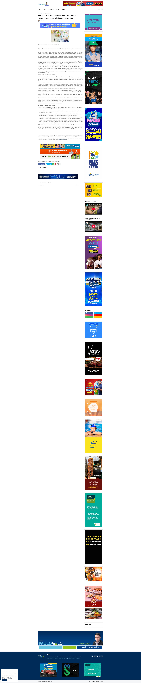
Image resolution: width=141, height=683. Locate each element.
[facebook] (92, 656)
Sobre (44, 9)
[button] (99, 9)
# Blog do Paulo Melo (47, 13)
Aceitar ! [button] (4, 679)
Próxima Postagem (78, 184)
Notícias (63, 9)
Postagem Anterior (42, 184)
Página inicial (40, 13)
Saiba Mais (10, 678)
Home (40, 9)
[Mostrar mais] (60, 164)
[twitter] (95, 656)
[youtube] (97, 656)
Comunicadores (51, 9)
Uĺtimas (57, 9)
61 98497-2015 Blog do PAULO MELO (54, 161)
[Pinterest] (55, 164)
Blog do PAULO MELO (48, 681)
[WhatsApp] (53, 164)
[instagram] (100, 656)
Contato (97, 681)
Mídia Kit (101, 681)
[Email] (58, 164)
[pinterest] (102, 656)
